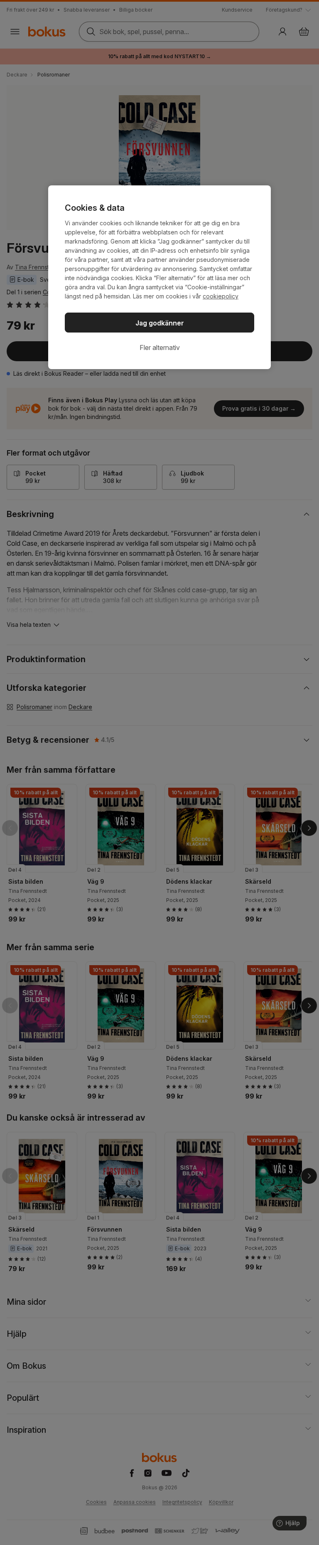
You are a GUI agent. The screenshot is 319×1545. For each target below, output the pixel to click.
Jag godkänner (159, 323)
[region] (159, 277)
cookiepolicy (220, 296)
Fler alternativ (160, 347)
